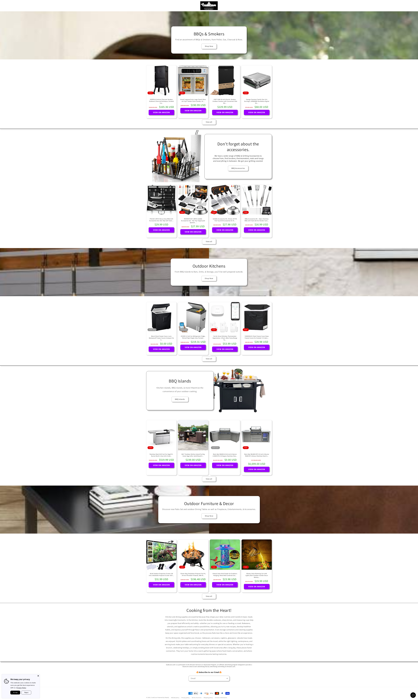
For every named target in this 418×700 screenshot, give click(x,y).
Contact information (221, 697)
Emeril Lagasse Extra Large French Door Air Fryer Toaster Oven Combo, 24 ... (193, 100)
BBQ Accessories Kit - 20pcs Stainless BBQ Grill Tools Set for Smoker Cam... (257, 220)
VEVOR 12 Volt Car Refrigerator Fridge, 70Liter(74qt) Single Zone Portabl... (193, 337)
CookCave (154, 697)
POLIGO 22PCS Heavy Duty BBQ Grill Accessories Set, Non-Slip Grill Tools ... (161, 220)
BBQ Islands (180, 399)
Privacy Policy (21, 688)
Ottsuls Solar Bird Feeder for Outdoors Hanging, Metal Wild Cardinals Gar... (225, 574)
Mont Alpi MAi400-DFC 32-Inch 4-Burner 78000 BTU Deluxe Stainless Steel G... (256, 455)
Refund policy (175, 697)
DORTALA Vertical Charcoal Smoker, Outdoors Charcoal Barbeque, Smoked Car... (161, 101)
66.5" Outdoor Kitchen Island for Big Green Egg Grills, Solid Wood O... (193, 455)
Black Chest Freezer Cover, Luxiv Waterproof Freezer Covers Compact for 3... (161, 338)
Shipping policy (208, 697)
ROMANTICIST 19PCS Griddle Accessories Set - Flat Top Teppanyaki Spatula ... (193, 220)
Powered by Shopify (163, 697)
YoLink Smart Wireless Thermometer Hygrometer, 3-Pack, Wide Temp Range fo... (225, 338)
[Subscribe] (226, 678)
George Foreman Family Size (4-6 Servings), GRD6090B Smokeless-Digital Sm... (256, 101)
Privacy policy (185, 697)
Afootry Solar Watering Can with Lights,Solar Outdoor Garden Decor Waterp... (256, 575)
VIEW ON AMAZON (161, 112)
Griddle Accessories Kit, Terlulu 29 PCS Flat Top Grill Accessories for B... (225, 220)
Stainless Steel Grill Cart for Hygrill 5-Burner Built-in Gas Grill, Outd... (161, 455)
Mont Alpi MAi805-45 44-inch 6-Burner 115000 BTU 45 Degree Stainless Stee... (225, 455)
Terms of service (196, 697)
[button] (4, 5)
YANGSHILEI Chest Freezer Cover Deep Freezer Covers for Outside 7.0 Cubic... (257, 337)
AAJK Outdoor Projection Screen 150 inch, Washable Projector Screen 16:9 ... (161, 574)
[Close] (38, 676)
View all (209, 122)
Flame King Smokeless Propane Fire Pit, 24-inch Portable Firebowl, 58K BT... (193, 574)
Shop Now (209, 46)
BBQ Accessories (238, 168)
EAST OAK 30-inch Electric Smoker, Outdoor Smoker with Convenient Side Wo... (225, 101)
